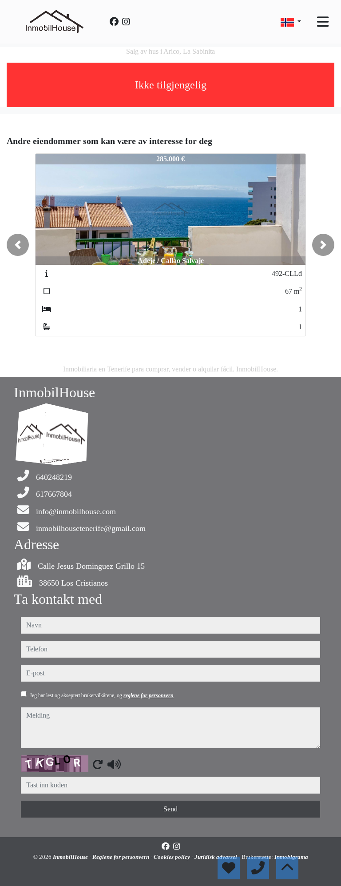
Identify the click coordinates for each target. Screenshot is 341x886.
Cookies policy (172, 857)
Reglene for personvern (121, 857)
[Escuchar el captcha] (114, 764)
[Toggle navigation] (323, 21)
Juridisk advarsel (216, 857)
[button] (18, 245)
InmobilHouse (71, 857)
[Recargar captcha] (97, 764)
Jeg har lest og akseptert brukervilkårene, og (102, 695)
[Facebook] (114, 22)
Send (170, 809)
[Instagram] (126, 22)
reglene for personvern (148, 695)
